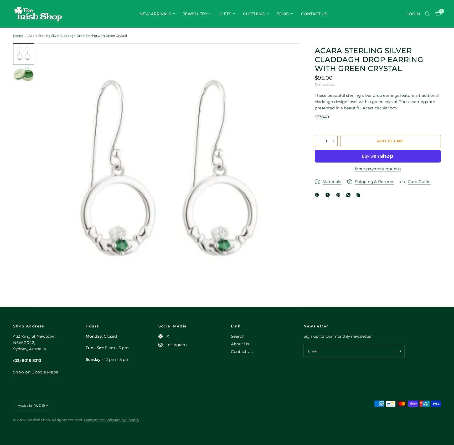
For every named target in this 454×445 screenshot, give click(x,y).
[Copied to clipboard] (359, 195)
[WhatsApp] (349, 195)
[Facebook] (318, 195)
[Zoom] (288, 54)
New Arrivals (155, 13)
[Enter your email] (399, 351)
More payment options (378, 168)
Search (237, 336)
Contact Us (314, 13)
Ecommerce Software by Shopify (111, 420)
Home (18, 36)
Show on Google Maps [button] (35, 372)
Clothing (254, 13)
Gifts (225, 13)
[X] (329, 195)
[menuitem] (157, 14)
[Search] (427, 14)
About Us (240, 343)
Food (283, 13)
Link (236, 326)
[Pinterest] (339, 195)
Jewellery (195, 13)
